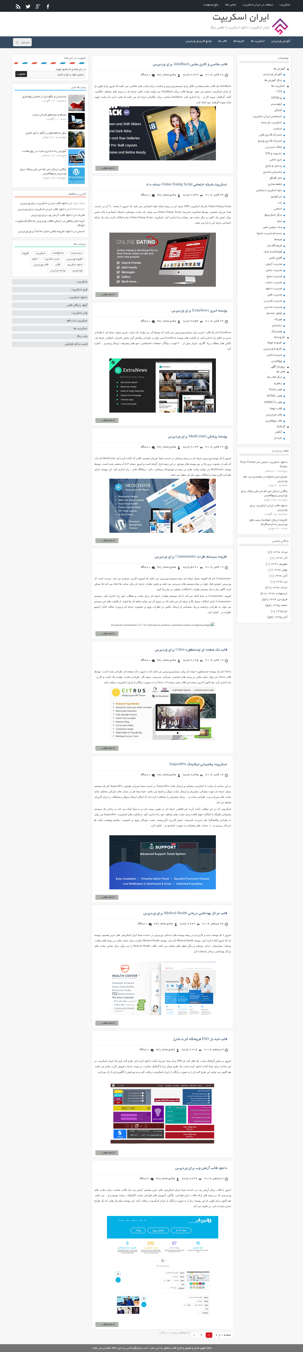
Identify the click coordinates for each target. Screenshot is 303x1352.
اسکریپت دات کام (77, 320)
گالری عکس (275, 258)
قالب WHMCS (273, 402)
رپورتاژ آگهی (278, 366)
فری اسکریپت (79, 289)
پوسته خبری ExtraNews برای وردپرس (199, 311)
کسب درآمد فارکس (76, 344)
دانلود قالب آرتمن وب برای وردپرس (201, 1168)
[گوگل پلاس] (38, 6)
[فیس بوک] (48, 6)
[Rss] (18, 6)
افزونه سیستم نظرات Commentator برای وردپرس (191, 557)
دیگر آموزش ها (273, 80)
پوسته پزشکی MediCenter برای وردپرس (197, 437)
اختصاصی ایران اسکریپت (267, 116)
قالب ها (222, 41)
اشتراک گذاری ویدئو (270, 141)
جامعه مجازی (275, 184)
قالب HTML (274, 396)
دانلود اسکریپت (74, 264)
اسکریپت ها (258, 41)
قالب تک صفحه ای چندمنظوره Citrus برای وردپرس (191, 650)
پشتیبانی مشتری (272, 172)
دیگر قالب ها (274, 377)
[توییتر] (28, 6)
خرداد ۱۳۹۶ (279, 587)
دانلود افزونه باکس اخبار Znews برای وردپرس (45, 231)
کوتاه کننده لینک (273, 251)
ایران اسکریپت (52, 259)
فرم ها (278, 239)
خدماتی (278, 208)
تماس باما (230, 4)
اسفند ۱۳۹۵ (279, 605)
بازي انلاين (276, 159)
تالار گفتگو (276, 178)
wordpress (58, 253)
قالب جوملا (276, 408)
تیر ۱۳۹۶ (281, 581)
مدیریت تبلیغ (274, 276)
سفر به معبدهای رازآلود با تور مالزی (46, 133)
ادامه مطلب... (107, 168)
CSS (279, 91)
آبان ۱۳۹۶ (280, 575)
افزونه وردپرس (272, 348)
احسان (81, 231)
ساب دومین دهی (272, 227)
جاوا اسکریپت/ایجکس (269, 190)
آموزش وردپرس (280, 41)
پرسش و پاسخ (274, 165)
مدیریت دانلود (273, 288)
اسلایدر (277, 128)
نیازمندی (277, 325)
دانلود (35, 259)
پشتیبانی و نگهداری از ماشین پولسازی (44, 96)
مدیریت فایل (274, 294)
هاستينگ (277, 331)
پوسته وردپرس (58, 270)
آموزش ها (279, 68)
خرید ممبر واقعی (75, 221)
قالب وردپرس (274, 414)
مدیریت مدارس (273, 307)
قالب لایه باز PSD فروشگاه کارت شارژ (200, 1039)
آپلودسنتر (276, 104)
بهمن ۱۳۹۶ (280, 570)
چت (280, 202)
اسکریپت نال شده (271, 122)
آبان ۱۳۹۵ (280, 617)
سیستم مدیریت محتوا (269, 233)
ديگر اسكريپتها (273, 215)
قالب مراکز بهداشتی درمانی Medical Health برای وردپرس (185, 913)
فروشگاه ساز (274, 245)
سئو (279, 221)
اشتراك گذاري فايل (270, 134)
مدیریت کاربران (273, 301)
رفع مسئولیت (211, 4)
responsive (76, 253)
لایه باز (278, 438)
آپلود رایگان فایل (77, 305)
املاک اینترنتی (274, 147)
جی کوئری (276, 196)
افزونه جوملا (274, 342)
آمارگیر (278, 110)
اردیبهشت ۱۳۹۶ (277, 593)
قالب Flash (275, 389)
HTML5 (276, 98)
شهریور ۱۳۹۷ (279, 564)
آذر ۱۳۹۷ (281, 558)
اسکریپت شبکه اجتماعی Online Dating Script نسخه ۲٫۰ (186, 185)
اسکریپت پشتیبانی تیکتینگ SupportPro (198, 764)
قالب (57, 264)
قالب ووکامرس (273, 420)
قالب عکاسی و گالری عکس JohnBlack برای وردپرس (190, 64)
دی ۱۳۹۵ (281, 611)
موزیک (278, 319)
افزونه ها (238, 41)
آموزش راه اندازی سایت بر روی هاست (44, 151)
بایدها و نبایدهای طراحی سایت (49, 114)
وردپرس (77, 270)
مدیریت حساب (273, 282)
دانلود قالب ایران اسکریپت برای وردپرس (44, 203)
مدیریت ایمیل (274, 270)
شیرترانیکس (274, 355)
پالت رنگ (82, 336)
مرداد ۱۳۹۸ (280, 552)
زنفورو (278, 383)
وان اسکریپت (79, 313)
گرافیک (280, 426)
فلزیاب (81, 215)
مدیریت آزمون (273, 264)
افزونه (25, 253)
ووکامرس (276, 361)
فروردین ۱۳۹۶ (278, 599)
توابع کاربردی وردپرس (198, 41)
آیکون (278, 432)
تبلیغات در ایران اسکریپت (258, 4)
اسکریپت (285, 4)
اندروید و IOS (273, 153)
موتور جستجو (274, 313)
